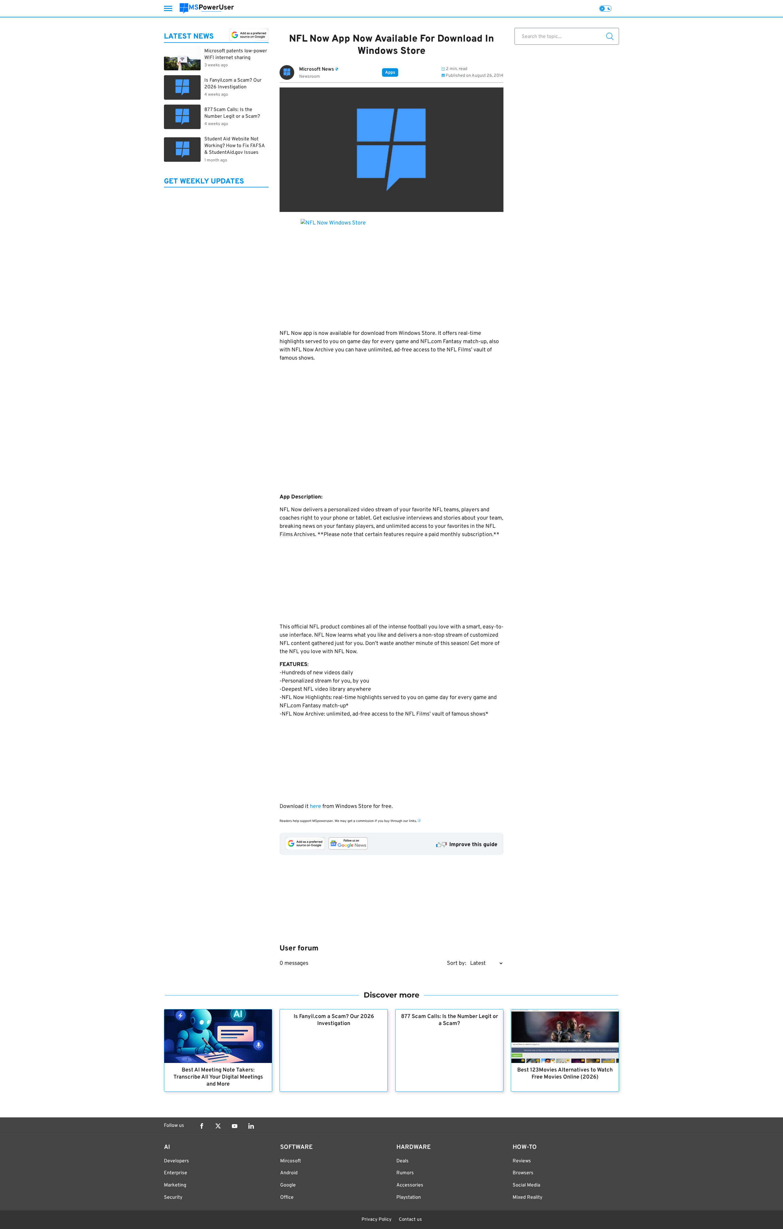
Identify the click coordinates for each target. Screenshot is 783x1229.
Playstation (408, 1197)
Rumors (405, 1173)
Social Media (526, 1185)
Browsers (523, 1173)
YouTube (234, 1126)
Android (289, 1173)
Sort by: (456, 963)
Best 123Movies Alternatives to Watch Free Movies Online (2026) (565, 1074)
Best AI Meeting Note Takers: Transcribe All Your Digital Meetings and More (218, 1077)
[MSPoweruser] (207, 8)
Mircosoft (290, 1161)
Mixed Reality (527, 1197)
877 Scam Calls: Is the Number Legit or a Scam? (449, 1020)
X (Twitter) (218, 1126)
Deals (402, 1161)
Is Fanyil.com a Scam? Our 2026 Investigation (334, 1020)
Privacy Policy (377, 1220)
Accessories (409, 1185)
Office (287, 1197)
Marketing (175, 1185)
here (316, 806)
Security (173, 1197)
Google (288, 1185)
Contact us (410, 1220)
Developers (176, 1161)
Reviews (522, 1161)
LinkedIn (251, 1126)
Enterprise (175, 1173)
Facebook (201, 1126)
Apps (390, 72)
